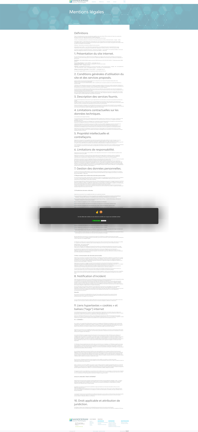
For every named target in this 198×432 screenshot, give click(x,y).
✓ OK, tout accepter (96, 220)
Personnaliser (104, 220)
